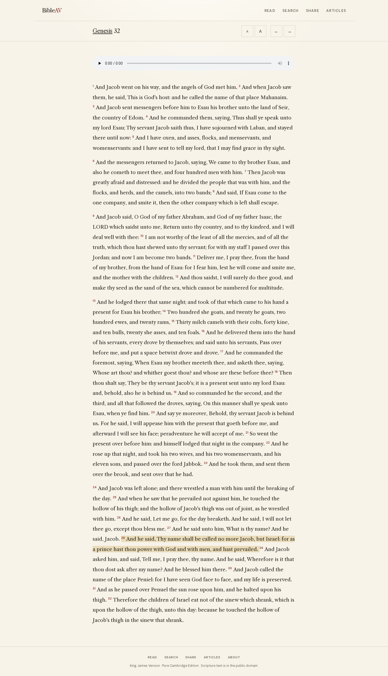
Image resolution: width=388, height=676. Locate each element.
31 (94, 588)
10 (142, 236)
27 (169, 528)
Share (312, 10)
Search (290, 10)
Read (269, 10)
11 (194, 256)
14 (164, 311)
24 (95, 487)
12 (177, 276)
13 (94, 301)
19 (175, 392)
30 (230, 568)
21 (246, 432)
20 (153, 412)
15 (173, 321)
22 (268, 442)
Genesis (102, 31)
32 (110, 598)
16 (203, 331)
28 (123, 538)
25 (114, 497)
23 (205, 463)
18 (276, 371)
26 (119, 517)
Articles (336, 10)
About (234, 657)
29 (261, 548)
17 (221, 351)
